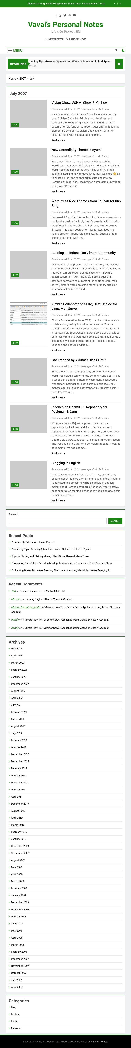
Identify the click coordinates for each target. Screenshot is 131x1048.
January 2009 (18, 895)
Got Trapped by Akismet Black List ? (79, 360)
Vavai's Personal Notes (65, 24)
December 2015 (20, 761)
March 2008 (17, 944)
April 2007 (17, 987)
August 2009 (18, 860)
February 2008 (19, 951)
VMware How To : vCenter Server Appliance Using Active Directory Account (66, 619)
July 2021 (16, 704)
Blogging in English (66, 463)
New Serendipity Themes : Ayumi (76, 150)
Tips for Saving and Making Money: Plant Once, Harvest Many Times (51, 556)
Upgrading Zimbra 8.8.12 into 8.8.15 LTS (42, 591)
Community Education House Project (33, 542)
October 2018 (18, 747)
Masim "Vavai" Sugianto (25, 607)
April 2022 (17, 698)
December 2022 (20, 683)
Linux (15, 274)
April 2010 (17, 817)
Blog (15, 124)
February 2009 (19, 888)
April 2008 (17, 937)
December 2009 (20, 846)
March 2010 (17, 825)
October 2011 (18, 789)
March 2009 (17, 881)
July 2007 (16, 980)
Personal (16, 1028)
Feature (15, 1014)
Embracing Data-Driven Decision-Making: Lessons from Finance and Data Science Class (58, 3)
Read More (57, 140)
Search (13, 514)
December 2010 (20, 803)
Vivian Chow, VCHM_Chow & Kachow (80, 103)
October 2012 (18, 775)
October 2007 (18, 972)
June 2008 (17, 923)
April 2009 (17, 874)
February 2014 (19, 768)
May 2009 (16, 867)
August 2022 (18, 691)
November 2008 (20, 909)
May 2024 (16, 648)
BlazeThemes (99, 1041)
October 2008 (18, 916)
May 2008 (16, 930)
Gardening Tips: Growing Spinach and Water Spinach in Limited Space (61, 61)
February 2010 (19, 831)
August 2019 (18, 726)
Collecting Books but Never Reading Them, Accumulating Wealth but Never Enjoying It (61, 570)
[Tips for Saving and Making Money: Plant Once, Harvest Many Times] (115, 66)
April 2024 (17, 655)
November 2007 (20, 965)
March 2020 (17, 719)
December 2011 (20, 782)
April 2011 (17, 796)
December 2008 (20, 902)
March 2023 (17, 662)
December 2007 (20, 958)
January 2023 (18, 676)
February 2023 (19, 669)
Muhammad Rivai (63, 109)
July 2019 (16, 733)
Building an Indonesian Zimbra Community (84, 253)
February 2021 (19, 712)
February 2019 (19, 740)
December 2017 (20, 754)
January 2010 (18, 838)
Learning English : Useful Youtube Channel (48, 599)
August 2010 (18, 810)
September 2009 (20, 853)
